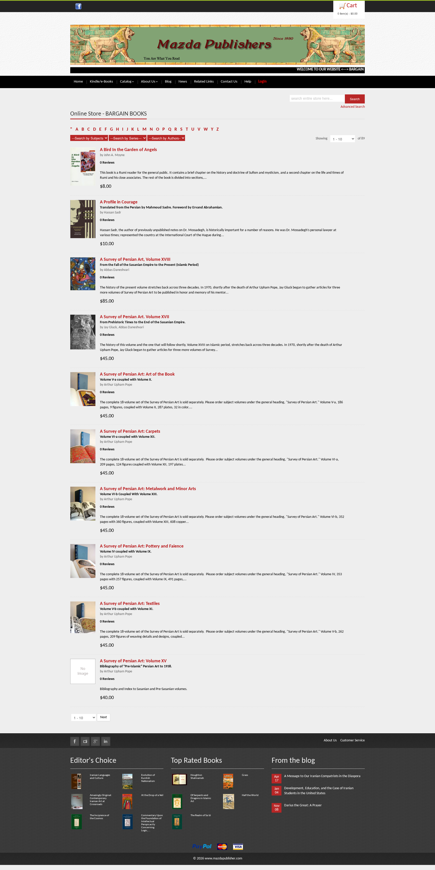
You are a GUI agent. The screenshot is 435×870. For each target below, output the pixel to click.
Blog (168, 82)
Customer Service (352, 740)
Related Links (204, 82)
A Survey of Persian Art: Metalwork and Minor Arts (148, 489)
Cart (352, 6)
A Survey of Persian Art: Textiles (130, 603)
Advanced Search (353, 107)
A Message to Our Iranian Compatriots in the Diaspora (322, 776)
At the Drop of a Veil (152, 795)
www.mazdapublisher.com (223, 858)
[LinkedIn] (105, 741)
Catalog (125, 82)
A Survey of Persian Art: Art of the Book (137, 374)
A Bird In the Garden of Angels (128, 150)
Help (247, 82)
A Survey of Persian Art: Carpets (130, 431)
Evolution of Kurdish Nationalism (148, 778)
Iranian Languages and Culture (100, 777)
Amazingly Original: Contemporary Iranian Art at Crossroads (101, 800)
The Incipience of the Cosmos (99, 817)
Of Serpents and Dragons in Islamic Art (201, 798)
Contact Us (229, 82)
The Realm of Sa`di (201, 815)
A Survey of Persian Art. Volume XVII (134, 317)
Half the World (250, 795)
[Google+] (95, 741)
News (182, 82)
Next (103, 717)
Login (262, 82)
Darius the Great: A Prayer (303, 805)
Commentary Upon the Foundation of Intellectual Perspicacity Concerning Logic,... (152, 823)
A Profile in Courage (118, 202)
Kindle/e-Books (101, 82)
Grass (245, 775)
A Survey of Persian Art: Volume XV (133, 661)
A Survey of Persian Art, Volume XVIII (135, 259)
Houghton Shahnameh (197, 777)
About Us (148, 82)
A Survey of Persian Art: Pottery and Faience (142, 546)
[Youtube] (85, 741)
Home (78, 82)
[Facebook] (74, 741)
